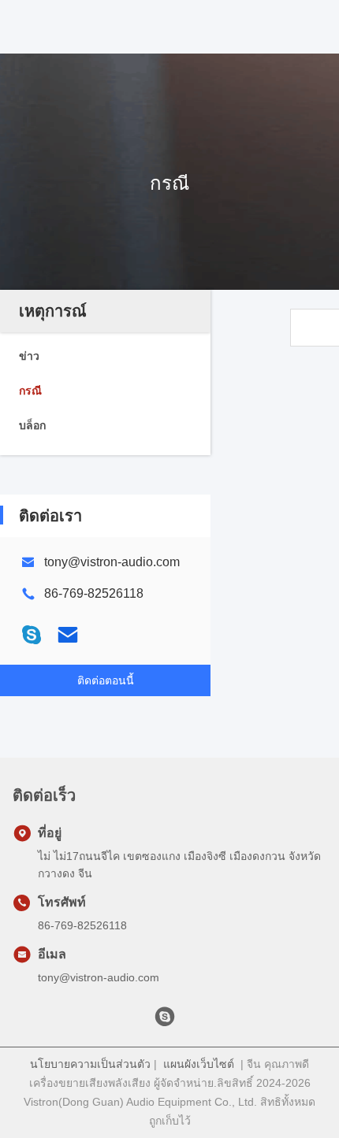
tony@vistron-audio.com (112, 562)
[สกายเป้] (31, 634)
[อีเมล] (67, 634)
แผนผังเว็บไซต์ (198, 1064)
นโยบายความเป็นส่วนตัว (90, 1064)
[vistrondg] (165, 1020)
